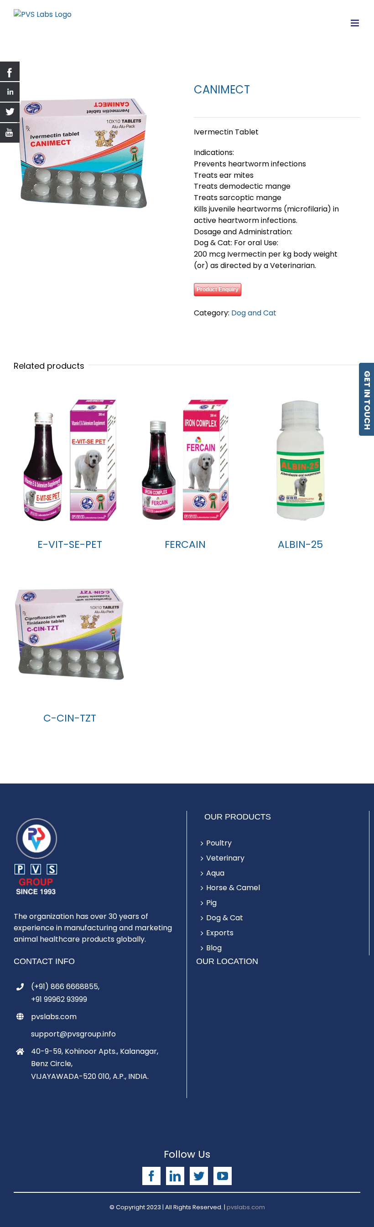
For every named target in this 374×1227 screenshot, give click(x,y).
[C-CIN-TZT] (69, 634)
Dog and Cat (253, 313)
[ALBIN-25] (300, 460)
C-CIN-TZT (69, 718)
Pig (211, 902)
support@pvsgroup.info (73, 1034)
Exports (220, 933)
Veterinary (225, 858)
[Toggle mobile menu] (355, 23)
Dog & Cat (224, 918)
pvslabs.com (54, 1016)
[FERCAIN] (185, 460)
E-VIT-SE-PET (69, 544)
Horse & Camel (233, 887)
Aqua (215, 873)
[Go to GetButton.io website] (21, 1218)
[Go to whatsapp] (21, 1200)
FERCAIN (185, 544)
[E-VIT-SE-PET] (69, 460)
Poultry (219, 843)
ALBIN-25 (300, 544)
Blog (214, 948)
